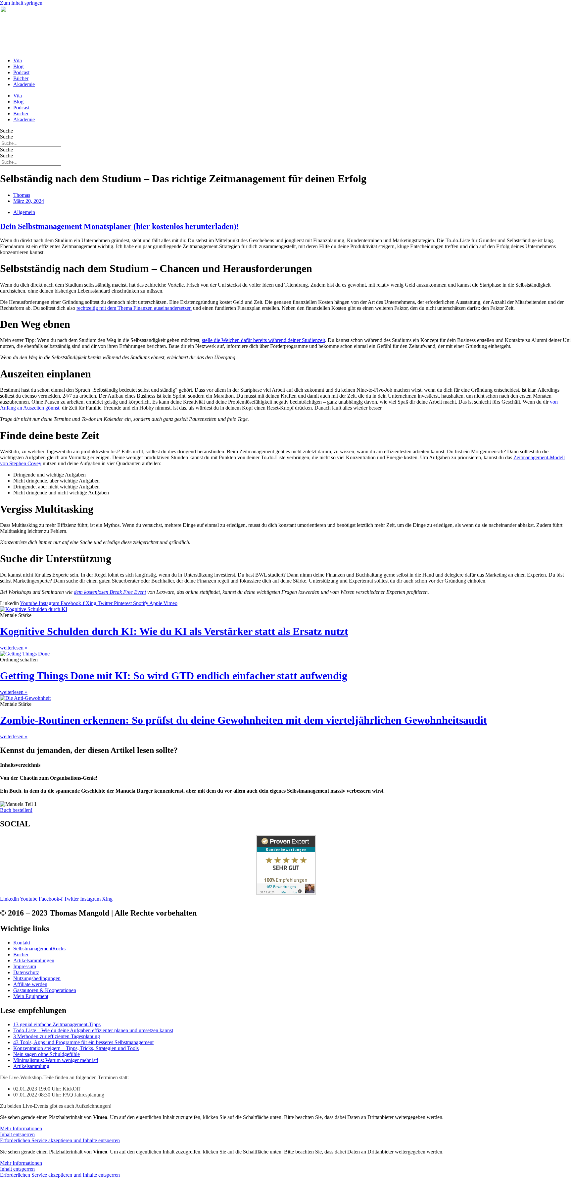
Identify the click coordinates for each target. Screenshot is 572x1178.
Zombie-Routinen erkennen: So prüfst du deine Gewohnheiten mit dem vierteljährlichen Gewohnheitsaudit (243, 720)
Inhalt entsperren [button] (17, 1134)
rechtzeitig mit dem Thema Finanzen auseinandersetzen (134, 308)
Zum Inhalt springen (21, 3)
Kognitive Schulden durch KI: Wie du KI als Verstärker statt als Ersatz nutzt (174, 631)
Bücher (20, 78)
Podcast (21, 72)
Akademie (24, 84)
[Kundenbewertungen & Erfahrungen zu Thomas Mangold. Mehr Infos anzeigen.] (286, 893)
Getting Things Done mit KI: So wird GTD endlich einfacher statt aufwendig (173, 676)
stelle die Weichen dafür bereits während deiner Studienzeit (263, 340)
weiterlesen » (13, 647)
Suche (6, 131)
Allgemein (24, 212)
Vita (17, 60)
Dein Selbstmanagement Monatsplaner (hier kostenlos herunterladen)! (119, 226)
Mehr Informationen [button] (21, 1128)
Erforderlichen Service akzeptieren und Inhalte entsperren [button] (60, 1140)
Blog (18, 66)
